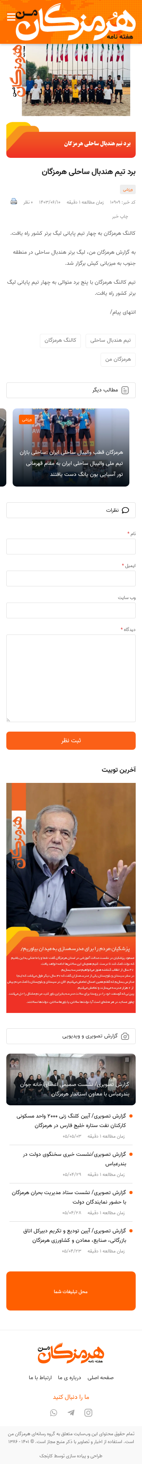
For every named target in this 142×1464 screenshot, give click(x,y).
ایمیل (129, 565)
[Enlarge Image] (71, 93)
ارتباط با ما (40, 1377)
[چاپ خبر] (14, 202)
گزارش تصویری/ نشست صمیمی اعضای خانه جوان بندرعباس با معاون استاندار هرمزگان (74, 1089)
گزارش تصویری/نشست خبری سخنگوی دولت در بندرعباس (74, 1159)
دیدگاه (128, 629)
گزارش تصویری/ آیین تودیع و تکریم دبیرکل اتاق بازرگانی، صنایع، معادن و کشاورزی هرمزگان (74, 1235)
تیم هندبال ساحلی (110, 340)
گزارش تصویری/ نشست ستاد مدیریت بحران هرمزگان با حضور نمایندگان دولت (69, 1197)
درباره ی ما (69, 1377)
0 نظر (28, 202)
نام (131, 533)
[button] (11, 17)
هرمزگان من (118, 359)
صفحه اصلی (101, 1377)
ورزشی (128, 189)
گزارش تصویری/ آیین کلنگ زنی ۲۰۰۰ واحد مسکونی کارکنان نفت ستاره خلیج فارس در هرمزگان (71, 1121)
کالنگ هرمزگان (61, 340)
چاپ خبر (120, 216)
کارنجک (46, 1456)
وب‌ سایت (127, 597)
